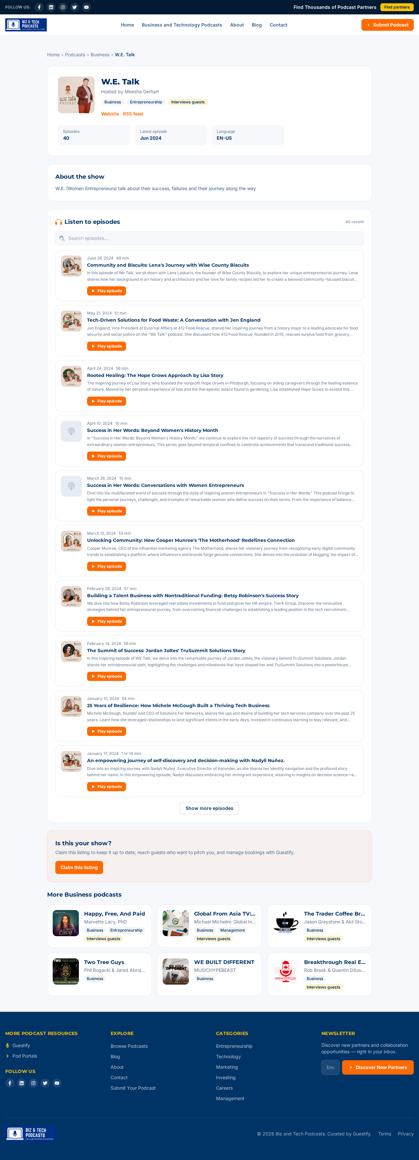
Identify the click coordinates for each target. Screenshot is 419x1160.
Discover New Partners (381, 1067)
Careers (224, 1088)
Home (127, 24)
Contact (278, 24)
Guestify (21, 1045)
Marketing (227, 1067)
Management (230, 1098)
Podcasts (75, 54)
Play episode (110, 290)
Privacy (406, 1133)
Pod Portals (24, 1056)
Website (110, 113)
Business (100, 54)
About (237, 24)
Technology (228, 1056)
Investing (226, 1077)
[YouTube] (86, 7)
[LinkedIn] (51, 7)
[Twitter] (74, 7)
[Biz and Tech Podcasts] (26, 24)
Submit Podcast (391, 24)
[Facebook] (39, 7)
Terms (384, 1133)
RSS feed (133, 113)
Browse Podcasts (129, 1046)
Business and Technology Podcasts (182, 24)
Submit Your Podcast (133, 1088)
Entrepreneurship (146, 101)
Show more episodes (209, 808)
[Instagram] (62, 7)
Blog (257, 24)
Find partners (397, 7)
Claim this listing (79, 867)
